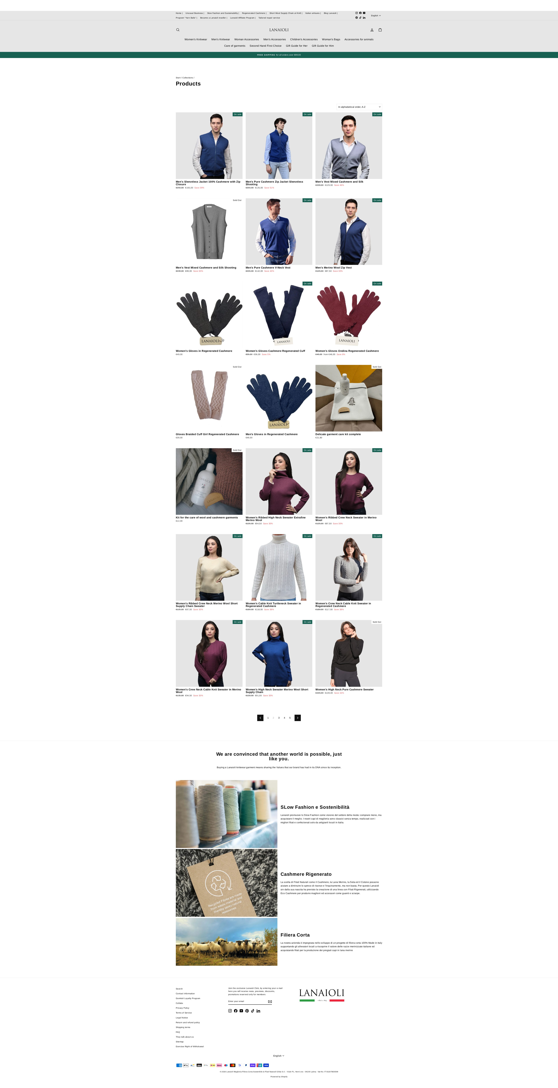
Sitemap (180, 1042)
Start (178, 78)
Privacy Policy (182, 1008)
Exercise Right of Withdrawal (190, 1046)
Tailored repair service (269, 18)
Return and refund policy (188, 1022)
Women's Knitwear (196, 39)
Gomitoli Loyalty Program (188, 998)
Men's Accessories (274, 39)
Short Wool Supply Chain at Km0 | (286, 13)
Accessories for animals (359, 39)
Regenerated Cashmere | (254, 13)
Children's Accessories (304, 39)
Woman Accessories (246, 39)
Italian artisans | (313, 13)
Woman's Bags (331, 39)
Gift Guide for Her (296, 45)
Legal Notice (182, 1018)
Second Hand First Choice (266, 45)
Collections (187, 78)
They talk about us (185, 1037)
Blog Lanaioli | (331, 13)
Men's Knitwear (220, 39)
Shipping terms (183, 1027)
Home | (179, 13)
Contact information (185, 993)
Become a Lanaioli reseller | (213, 18)
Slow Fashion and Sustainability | (223, 13)
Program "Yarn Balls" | (186, 18)
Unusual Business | (195, 13)
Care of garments (234, 45)
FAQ (178, 1032)
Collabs (179, 1003)
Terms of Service (184, 1013)
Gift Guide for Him (323, 45)
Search (179, 989)
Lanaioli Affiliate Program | (243, 18)
